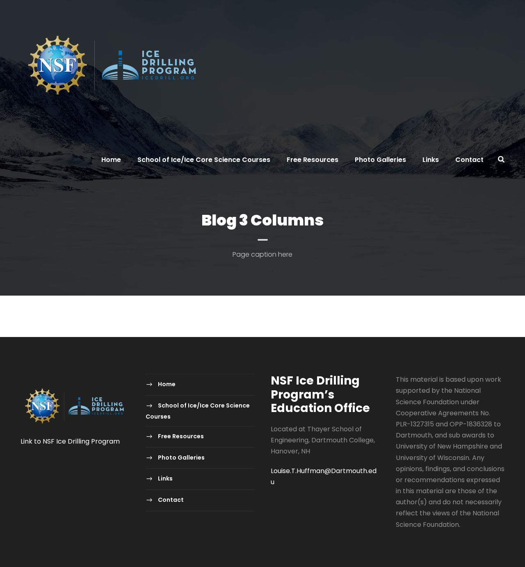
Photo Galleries (380, 159)
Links (430, 159)
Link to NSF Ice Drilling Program (70, 441)
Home (111, 159)
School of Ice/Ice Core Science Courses (203, 159)
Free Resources (312, 159)
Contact (469, 159)
